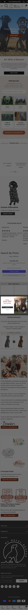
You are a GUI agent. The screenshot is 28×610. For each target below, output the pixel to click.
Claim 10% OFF (7, 307)
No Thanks (7, 309)
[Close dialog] (26, 297)
